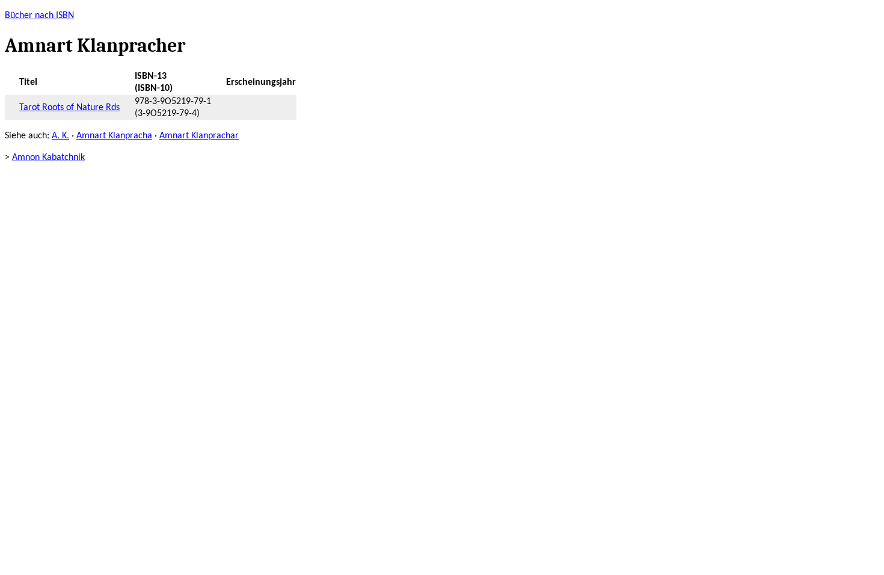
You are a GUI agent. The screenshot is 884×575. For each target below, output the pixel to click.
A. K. (60, 136)
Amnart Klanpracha (114, 136)
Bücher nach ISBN (39, 15)
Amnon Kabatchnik (48, 157)
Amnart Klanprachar (199, 136)
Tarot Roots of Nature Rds (69, 107)
